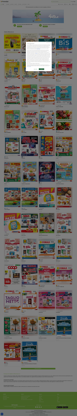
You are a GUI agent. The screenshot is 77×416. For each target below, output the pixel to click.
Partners (36, 53)
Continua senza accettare (48, 42)
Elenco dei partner (29, 66)
